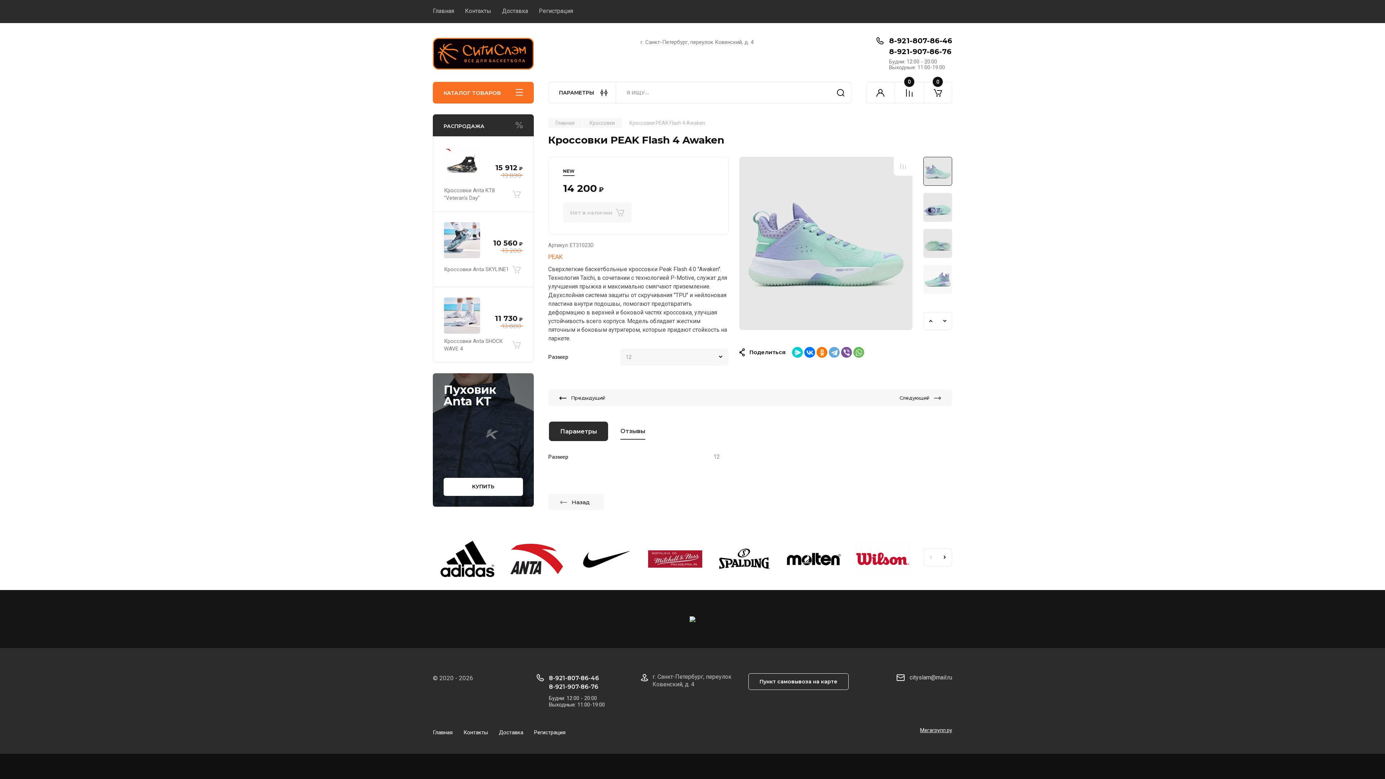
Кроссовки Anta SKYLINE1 (476, 269)
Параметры (578, 431)
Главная (443, 11)
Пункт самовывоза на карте (798, 681)
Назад (581, 502)
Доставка (515, 11)
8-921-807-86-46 (920, 40)
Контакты (478, 11)
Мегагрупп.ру (936, 730)
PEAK (555, 256)
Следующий (914, 398)
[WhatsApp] (858, 352)
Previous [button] (930, 321)
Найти (841, 93)
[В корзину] (516, 194)
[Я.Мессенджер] (797, 352)
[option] (826, 243)
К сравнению (903, 166)
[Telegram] (834, 352)
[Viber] (846, 352)
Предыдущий (588, 398)
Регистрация (556, 11)
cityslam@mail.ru (931, 677)
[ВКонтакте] (809, 352)
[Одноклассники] (822, 352)
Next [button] (945, 321)
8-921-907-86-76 (920, 51)
